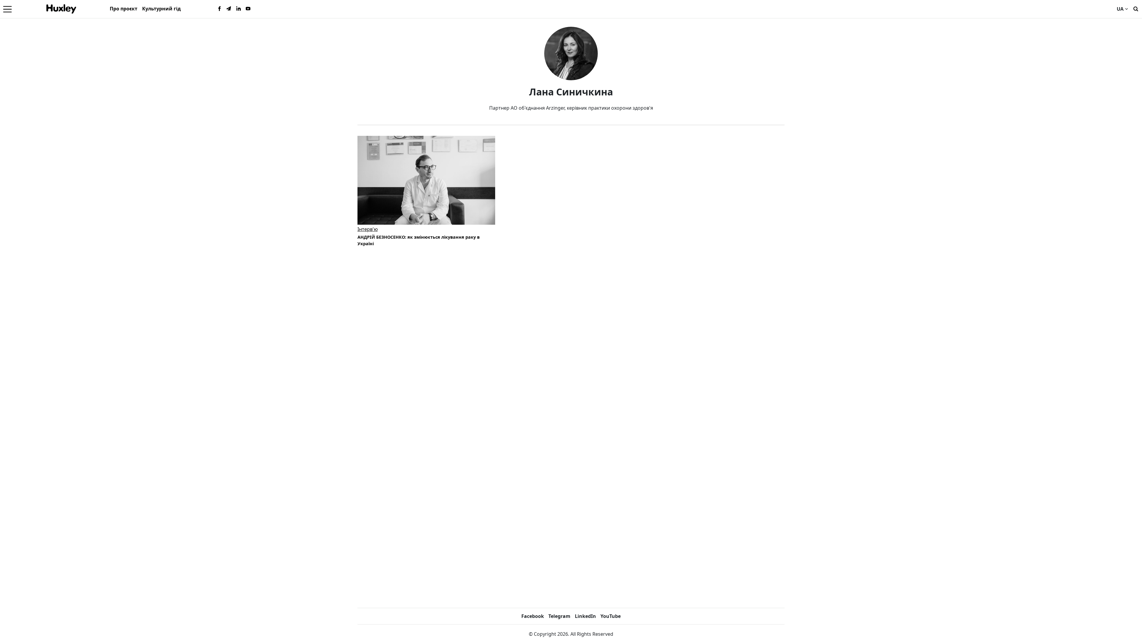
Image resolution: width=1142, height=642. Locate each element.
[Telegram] (229, 9)
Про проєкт (123, 8)
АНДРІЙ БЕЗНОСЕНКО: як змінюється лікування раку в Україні (418, 240)
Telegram (559, 616)
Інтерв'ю (367, 229)
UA (1120, 9)
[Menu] (7, 9)
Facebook (532, 616)
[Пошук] (1136, 8)
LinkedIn (585, 616)
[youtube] (248, 9)
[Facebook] (219, 9)
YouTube (610, 616)
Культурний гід (161, 8)
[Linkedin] (238, 9)
